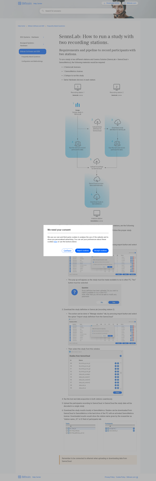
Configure (67, 250)
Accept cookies (100, 250)
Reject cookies (83, 250)
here (55, 242)
